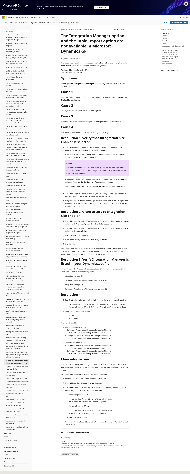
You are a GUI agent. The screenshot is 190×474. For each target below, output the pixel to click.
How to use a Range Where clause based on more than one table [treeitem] (17, 140)
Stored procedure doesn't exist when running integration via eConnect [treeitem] (16, 319)
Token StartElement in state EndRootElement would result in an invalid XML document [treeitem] (17, 346)
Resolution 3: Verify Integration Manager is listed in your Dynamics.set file (172, 56)
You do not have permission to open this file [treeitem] (16, 422)
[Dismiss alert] (186, 4)
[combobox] (15, 31)
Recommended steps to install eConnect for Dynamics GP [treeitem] (16, 268)
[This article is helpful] (178, 70)
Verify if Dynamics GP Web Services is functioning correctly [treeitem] (17, 404)
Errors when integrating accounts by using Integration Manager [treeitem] (17, 56)
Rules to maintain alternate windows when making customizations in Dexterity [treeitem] (15, 278)
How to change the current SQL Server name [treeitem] (16, 78)
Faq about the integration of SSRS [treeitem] (17, 67)
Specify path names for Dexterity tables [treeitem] (16, 312)
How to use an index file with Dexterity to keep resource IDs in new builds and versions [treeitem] (16, 147)
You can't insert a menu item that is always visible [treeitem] (17, 416)
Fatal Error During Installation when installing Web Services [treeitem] (15, 72)
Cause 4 (164, 43)
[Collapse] (29, 27)
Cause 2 (164, 38)
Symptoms (165, 33)
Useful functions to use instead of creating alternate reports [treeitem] (17, 392)
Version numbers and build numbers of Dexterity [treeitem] (15, 410)
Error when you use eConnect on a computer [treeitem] (17, 44)
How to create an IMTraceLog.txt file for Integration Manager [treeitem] (16, 96)
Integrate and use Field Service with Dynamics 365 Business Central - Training (87, 443)
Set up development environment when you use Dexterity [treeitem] (17, 306)
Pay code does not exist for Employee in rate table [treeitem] (14, 249)
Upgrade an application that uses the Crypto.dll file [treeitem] (17, 368)
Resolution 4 (166, 61)
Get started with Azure (179, 23)
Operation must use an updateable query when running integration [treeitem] (17, 225)
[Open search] (180, 17)
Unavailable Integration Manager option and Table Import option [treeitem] (17, 362)
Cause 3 (164, 41)
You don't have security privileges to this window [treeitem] (17, 428)
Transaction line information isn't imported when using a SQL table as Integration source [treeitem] (17, 354)
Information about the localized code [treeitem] (16, 175)
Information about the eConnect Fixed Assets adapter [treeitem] (16, 169)
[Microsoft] (3, 17)
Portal (166, 23)
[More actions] (127, 29)
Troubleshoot (71, 29)
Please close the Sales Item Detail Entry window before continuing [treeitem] (17, 255)
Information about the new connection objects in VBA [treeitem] (14, 181)
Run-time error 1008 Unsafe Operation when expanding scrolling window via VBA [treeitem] (15, 287)
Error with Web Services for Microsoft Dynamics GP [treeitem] (15, 50)
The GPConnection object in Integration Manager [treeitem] (15, 327)
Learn (63, 29)
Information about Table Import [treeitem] (16, 186)
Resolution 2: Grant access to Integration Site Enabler (171, 51)
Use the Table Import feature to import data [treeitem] (16, 386)
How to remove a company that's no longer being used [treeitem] (17, 134)
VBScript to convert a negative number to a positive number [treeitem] (15, 398)
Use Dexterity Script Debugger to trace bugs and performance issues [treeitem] (17, 380)
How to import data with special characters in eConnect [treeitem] (16, 127)
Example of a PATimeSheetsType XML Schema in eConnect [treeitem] (16, 62)
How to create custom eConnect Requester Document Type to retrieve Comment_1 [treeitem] (16, 103)
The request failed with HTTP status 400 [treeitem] (17, 333)
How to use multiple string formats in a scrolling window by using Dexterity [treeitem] (17, 161)
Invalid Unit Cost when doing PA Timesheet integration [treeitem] (16, 205)
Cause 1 (164, 36)
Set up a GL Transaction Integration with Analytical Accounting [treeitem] (17, 300)
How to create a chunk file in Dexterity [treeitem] (15, 84)
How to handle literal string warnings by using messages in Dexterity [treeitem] (16, 112)
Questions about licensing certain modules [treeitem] (17, 261)
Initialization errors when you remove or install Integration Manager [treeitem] (15, 191)
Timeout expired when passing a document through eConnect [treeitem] (16, 339)
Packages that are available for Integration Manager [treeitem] (16, 231)
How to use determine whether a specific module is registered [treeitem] (16, 154)
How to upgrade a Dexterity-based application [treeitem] (17, 90)
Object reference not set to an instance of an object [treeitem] (15, 219)
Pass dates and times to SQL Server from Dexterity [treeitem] (17, 237)
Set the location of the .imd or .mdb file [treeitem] (17, 294)
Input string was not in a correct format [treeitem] (16, 199)
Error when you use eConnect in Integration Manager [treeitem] (16, 38)
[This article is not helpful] (180, 70)
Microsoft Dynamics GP (86, 29)
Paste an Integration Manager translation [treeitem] (16, 243)
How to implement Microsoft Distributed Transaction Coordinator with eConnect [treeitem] (15, 120)
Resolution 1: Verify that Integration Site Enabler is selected (173, 47)
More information (167, 64)
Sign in (185, 17)
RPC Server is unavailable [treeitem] (14, 272)
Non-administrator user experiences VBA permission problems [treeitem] (15, 212)
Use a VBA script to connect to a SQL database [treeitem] (16, 374)
